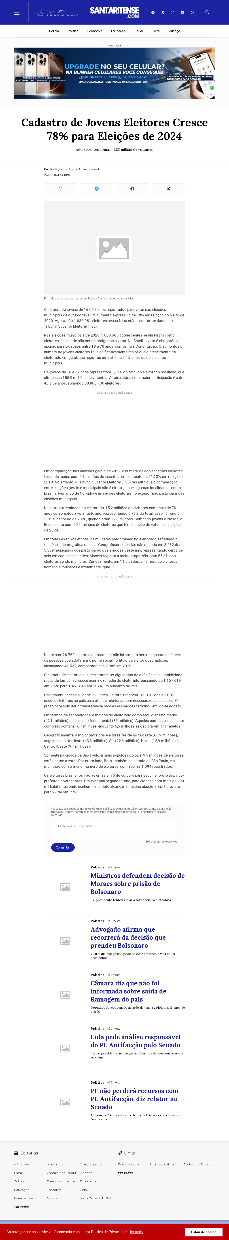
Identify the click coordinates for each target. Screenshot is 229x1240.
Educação (118, 31)
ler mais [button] (136, 1232)
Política (73, 31)
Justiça (174, 31)
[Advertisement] (114, 430)
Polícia (54, 31)
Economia (94, 31)
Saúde (139, 31)
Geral (156, 31)
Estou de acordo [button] (203, 1232)
